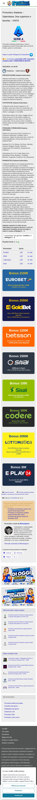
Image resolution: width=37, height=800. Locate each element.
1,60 (21, 252)
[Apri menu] (3, 3)
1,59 (21, 260)
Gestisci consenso (8, 743)
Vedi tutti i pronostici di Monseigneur (16, 543)
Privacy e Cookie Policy (10, 740)
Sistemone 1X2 (9, 711)
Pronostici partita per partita (26, 492)
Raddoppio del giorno (11, 709)
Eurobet (6, 252)
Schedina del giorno (11, 706)
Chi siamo (5, 731)
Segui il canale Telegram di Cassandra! (15, 54)
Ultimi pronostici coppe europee (13, 610)
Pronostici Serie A (9, 492)
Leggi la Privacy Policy (26, 781)
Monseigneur (24, 523)
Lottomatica (7, 260)
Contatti (4, 729)
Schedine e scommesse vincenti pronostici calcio (14, 494)
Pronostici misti (9, 714)
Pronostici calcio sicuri (11, 717)
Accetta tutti (19, 795)
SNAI (5, 256)
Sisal (5, 263)
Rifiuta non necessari (18, 786)
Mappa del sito (7, 737)
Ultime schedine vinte (10, 653)
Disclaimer (5, 734)
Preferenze (18, 790)
